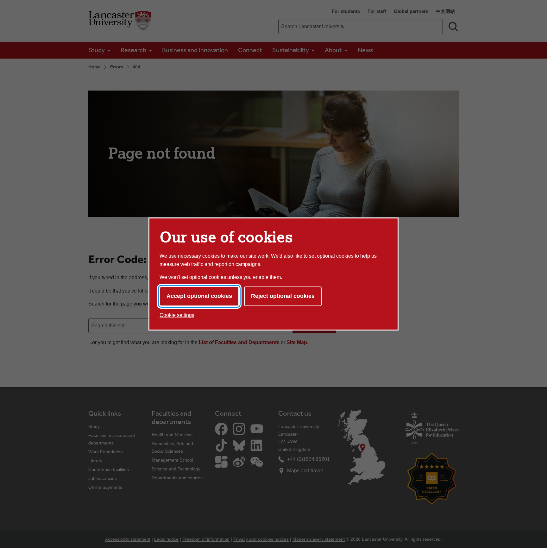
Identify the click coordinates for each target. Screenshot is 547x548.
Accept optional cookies (199, 296)
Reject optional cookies (283, 296)
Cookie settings (177, 315)
